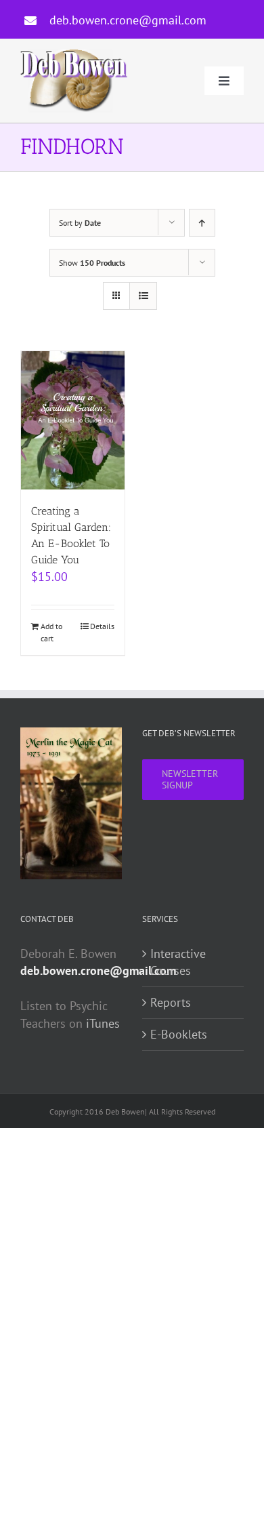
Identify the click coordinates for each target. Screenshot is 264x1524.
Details (102, 626)
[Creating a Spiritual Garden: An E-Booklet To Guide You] (73, 420)
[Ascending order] (202, 223)
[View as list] (143, 296)
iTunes (103, 1023)
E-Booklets (178, 1034)
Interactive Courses (178, 962)
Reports (170, 1002)
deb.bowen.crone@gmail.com (127, 20)
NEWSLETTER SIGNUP (190, 779)
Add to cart (51, 632)
